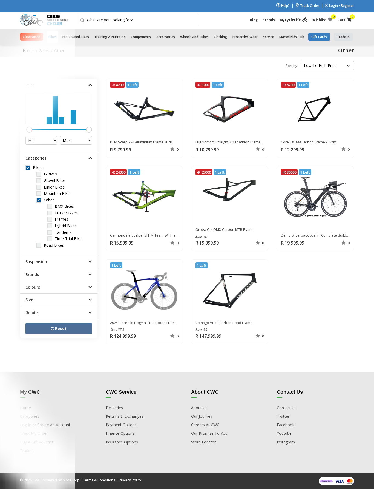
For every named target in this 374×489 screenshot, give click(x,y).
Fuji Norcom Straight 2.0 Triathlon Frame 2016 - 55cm (237, 142)
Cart (345, 18)
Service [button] (268, 37)
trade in (343, 37)
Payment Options (121, 424)
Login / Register (341, 5)
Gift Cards (319, 37)
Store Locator (203, 442)
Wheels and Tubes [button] (194, 37)
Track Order (309, 5)
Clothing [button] (220, 37)
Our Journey (201, 416)
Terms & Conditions (99, 479)
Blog (254, 20)
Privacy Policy (130, 479)
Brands (269, 20)
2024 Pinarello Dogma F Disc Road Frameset (146, 322)
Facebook (285, 424)
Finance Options (120, 433)
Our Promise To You (209, 433)
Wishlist (322, 18)
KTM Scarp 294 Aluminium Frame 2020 (141, 142)
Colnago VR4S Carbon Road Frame (223, 322)
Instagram (286, 442)
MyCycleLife (290, 20)
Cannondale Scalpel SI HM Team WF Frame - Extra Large (156, 235)
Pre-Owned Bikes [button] (75, 37)
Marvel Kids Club (291, 37)
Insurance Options (122, 442)
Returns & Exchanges (124, 416)
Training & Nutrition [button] (110, 37)
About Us (199, 407)
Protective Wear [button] (245, 37)
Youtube (284, 433)
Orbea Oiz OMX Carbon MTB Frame (224, 229)
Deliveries (114, 407)
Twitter (283, 416)
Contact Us (287, 407)
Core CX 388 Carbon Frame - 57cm (308, 142)
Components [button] (141, 37)
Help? (285, 5)
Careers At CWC (205, 424)
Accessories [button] (165, 37)
